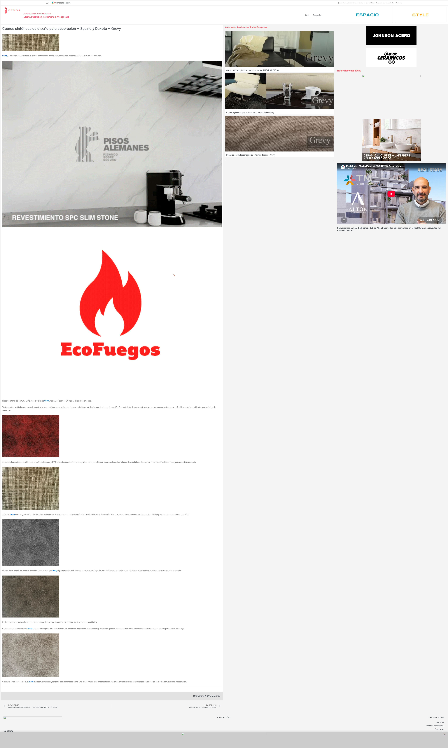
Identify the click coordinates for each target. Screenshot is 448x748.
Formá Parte (390, 3)
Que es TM (341, 3)
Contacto (399, 3)
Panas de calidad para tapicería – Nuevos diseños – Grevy (250, 155)
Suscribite (379, 3)
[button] (47, 3)
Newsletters (370, 3)
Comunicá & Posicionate (206, 696)
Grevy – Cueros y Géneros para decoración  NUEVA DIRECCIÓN (252, 70)
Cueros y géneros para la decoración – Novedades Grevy (250, 112)
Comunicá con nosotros (355, 3)
